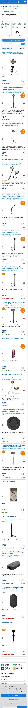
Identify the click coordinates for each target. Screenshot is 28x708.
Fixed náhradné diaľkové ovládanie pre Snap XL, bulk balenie (13, 552)
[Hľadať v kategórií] (23, 44)
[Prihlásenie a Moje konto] (21, 2)
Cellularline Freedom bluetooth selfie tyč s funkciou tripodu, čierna (12, 124)
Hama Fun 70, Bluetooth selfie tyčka (12, 338)
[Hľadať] (18, 2)
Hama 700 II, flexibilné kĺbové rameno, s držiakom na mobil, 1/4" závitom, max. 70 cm (13, 195)
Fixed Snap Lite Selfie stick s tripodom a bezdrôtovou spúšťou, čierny (13, 231)
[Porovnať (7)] (2, 67)
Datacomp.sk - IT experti (7, 2)
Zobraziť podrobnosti (10, 692)
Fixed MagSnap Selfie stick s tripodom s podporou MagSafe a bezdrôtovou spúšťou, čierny (13, 303)
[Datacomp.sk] (2, 6)
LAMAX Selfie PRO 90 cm (9, 516)
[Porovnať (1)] (2, 282)
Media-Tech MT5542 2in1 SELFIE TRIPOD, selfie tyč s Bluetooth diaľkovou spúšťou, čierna (16, 24)
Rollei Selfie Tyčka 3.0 (8, 622)
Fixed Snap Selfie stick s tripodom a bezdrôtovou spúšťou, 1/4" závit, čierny (13, 267)
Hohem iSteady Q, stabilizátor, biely (12, 374)
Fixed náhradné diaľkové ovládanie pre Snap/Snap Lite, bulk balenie (13, 410)
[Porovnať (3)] (2, 175)
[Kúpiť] (23, 81)
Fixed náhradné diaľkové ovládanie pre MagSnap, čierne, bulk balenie (13, 588)
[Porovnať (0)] (2, 425)
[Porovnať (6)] (2, 103)
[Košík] (25, 2)
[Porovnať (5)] (2, 139)
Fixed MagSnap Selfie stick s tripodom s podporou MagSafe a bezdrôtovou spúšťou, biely (13, 445)
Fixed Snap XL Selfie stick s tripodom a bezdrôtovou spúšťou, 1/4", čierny (5, 24)
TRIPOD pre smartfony (8, 481)
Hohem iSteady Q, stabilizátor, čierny (12, 159)
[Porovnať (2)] (2, 246)
